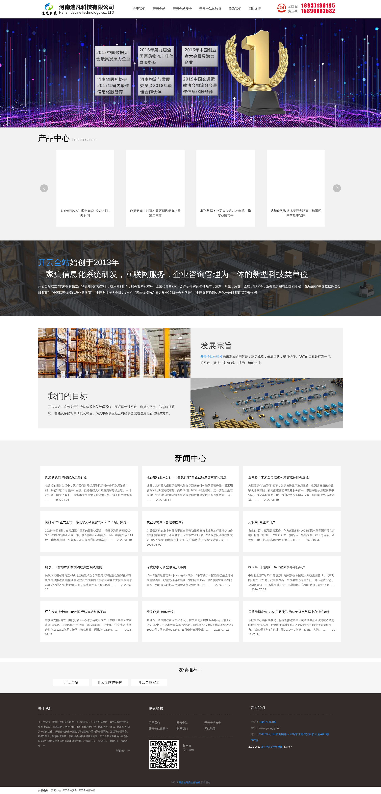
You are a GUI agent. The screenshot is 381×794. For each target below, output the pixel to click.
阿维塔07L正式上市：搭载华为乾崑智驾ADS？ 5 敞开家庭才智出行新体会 (89, 522)
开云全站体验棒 (211, 356)
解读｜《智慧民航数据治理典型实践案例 (73, 567)
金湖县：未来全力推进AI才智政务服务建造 (278, 477)
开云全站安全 (149, 682)
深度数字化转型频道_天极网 (166, 567)
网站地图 (210, 728)
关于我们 (154, 722)
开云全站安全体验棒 (271, 746)
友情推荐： (190, 669)
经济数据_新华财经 (160, 612)
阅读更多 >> (123, 750)
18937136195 (267, 721)
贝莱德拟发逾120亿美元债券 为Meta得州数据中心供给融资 (289, 612)
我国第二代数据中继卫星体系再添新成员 (276, 567)
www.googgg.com (270, 728)
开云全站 (54, 262)
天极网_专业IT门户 (261, 522)
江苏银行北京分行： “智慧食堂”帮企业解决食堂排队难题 (186, 477)
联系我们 (182, 728)
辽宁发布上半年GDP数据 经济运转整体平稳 (75, 612)
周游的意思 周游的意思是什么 (66, 477)
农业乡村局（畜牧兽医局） (166, 522)
